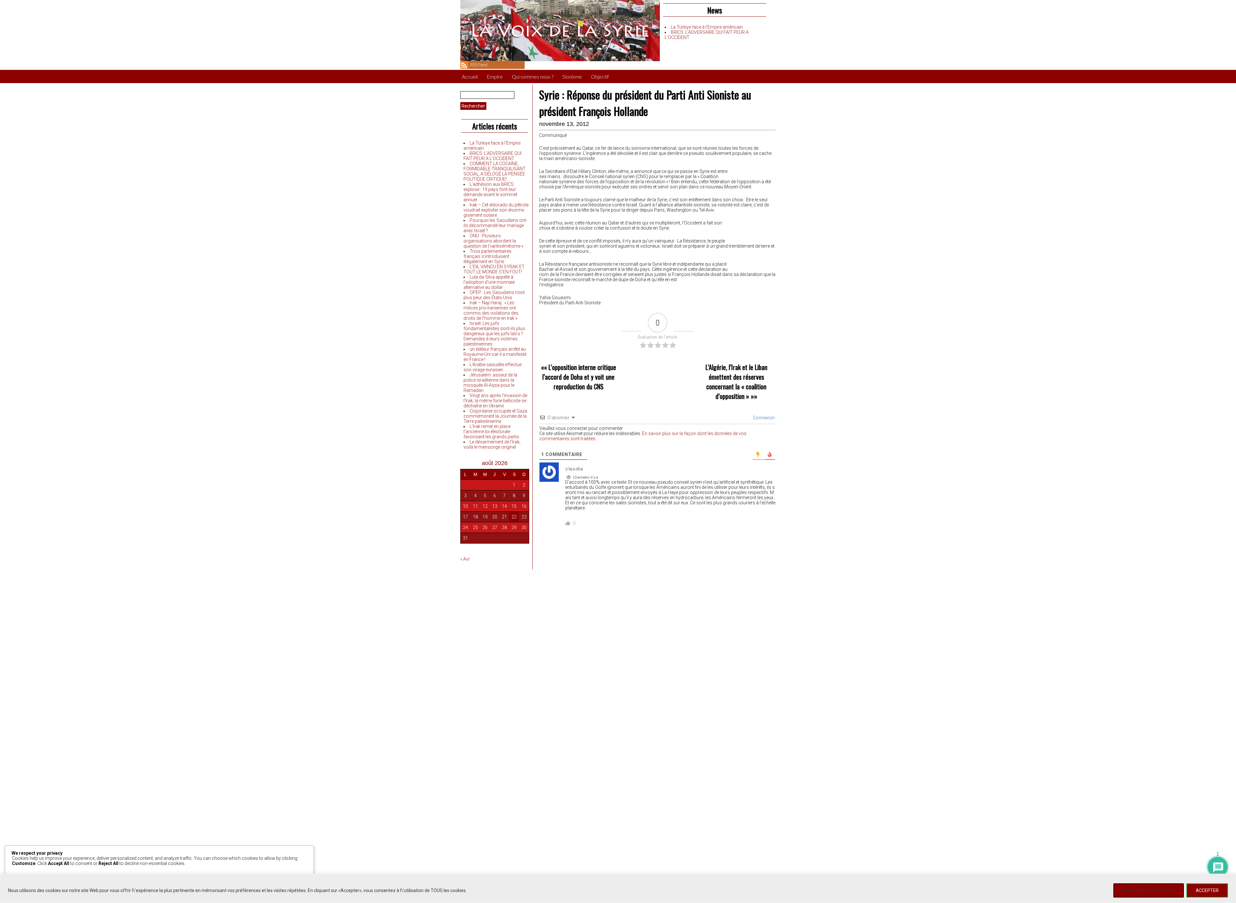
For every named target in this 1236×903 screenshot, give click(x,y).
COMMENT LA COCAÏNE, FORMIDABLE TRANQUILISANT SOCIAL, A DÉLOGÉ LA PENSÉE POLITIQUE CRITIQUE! (495, 171)
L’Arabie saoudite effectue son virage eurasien (492, 367)
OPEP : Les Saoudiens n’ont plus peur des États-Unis (494, 295)
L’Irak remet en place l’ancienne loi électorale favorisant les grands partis (491, 431)
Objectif (600, 76)
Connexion (763, 417)
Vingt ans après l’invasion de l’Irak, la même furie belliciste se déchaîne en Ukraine (495, 400)
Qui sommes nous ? (532, 76)
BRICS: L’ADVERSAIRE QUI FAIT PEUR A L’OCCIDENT (492, 156)
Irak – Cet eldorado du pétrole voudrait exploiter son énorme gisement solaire (496, 210)
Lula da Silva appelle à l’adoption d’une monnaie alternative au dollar (489, 282)
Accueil (470, 76)
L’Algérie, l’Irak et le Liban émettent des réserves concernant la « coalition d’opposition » (736, 381)
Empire (495, 76)
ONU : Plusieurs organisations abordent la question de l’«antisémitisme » (493, 241)
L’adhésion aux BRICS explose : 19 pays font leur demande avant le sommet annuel (490, 192)
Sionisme (572, 76)
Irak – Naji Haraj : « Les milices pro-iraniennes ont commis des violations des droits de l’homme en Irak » (491, 310)
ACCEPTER (1207, 890)
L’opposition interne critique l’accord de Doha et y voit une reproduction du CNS (579, 376)
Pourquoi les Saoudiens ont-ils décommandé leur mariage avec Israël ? (495, 225)
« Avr (465, 559)
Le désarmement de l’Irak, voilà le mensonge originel (492, 444)
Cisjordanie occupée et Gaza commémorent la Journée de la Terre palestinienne (495, 416)
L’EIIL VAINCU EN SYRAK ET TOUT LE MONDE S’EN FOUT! (494, 269)
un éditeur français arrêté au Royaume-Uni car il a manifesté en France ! (495, 354)
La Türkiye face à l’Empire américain (707, 27)
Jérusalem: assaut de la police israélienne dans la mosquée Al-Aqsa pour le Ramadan (490, 382)
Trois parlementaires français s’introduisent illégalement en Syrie (487, 256)
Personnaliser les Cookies (1149, 890)
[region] (618, 888)
